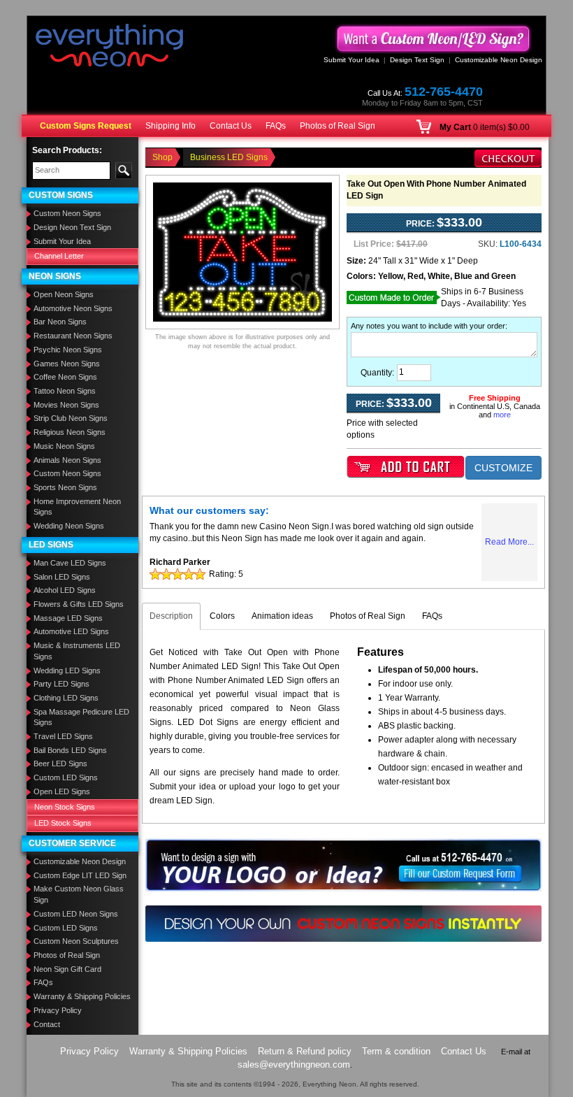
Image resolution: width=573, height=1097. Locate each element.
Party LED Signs (61, 684)
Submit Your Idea (351, 60)
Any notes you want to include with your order (428, 326)
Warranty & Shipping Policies (82, 996)
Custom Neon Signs (67, 213)
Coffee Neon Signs (65, 377)
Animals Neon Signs (67, 460)
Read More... (509, 542)
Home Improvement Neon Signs (77, 507)
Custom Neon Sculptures (76, 941)
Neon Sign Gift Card (67, 969)
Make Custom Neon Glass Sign (79, 894)
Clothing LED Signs (66, 698)
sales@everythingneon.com (294, 1064)
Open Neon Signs (64, 294)
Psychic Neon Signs (68, 349)
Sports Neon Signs (65, 487)
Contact (47, 1024)
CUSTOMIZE (503, 467)
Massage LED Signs (68, 618)
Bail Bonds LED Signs (70, 750)
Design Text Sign (417, 60)
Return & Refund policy (304, 1051)
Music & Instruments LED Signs (77, 651)
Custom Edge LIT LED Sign (80, 875)
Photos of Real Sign (337, 126)
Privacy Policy (58, 1010)
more (502, 414)
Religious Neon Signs (70, 432)
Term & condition (396, 1051)
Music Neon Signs (64, 446)
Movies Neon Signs (66, 405)
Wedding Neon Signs (69, 526)
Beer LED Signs (60, 763)
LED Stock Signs (63, 823)
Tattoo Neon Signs (65, 391)
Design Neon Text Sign (72, 227)
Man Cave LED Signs (70, 563)
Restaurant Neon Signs (73, 335)
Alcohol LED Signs (65, 590)
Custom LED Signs (66, 777)
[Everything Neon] (109, 47)
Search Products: (67, 150)
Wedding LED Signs (67, 670)
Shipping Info (170, 126)
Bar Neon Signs (60, 321)
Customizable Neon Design (498, 60)
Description (171, 616)
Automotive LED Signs (71, 631)
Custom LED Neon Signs (76, 914)
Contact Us (231, 126)
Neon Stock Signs (64, 807)
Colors (222, 616)
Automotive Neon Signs (73, 308)
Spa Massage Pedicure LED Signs (81, 717)
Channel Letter (59, 256)
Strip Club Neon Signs (71, 418)
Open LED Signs (62, 791)
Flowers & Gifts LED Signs (79, 604)
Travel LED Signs (63, 736)
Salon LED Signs (62, 577)
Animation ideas (282, 616)
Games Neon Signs (67, 363)
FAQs (276, 126)
